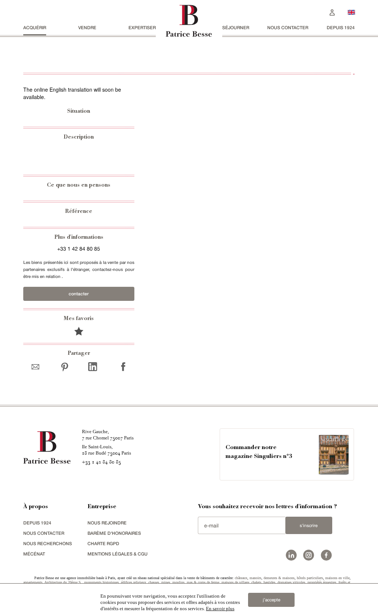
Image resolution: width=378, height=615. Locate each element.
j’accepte (271, 599)
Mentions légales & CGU (117, 554)
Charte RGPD (103, 543)
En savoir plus (220, 608)
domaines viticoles (291, 582)
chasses (153, 582)
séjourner (235, 27)
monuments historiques (101, 582)
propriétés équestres (321, 582)
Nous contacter (287, 27)
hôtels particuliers (310, 578)
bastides (269, 582)
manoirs (255, 578)
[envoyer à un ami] (37, 366)
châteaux (241, 578)
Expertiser (142, 27)
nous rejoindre (107, 523)
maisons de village (235, 582)
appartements (32, 582)
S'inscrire (308, 525)
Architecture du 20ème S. (63, 582)
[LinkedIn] (92, 366)
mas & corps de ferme (203, 582)
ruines (165, 582)
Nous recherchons (47, 543)
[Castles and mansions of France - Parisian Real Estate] (351, 12)
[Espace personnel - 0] (332, 12)
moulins (178, 582)
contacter (79, 293)
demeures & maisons (279, 578)
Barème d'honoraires (114, 533)
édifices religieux (133, 582)
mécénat (34, 554)
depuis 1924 (341, 27)
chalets (256, 582)
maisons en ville (337, 578)
